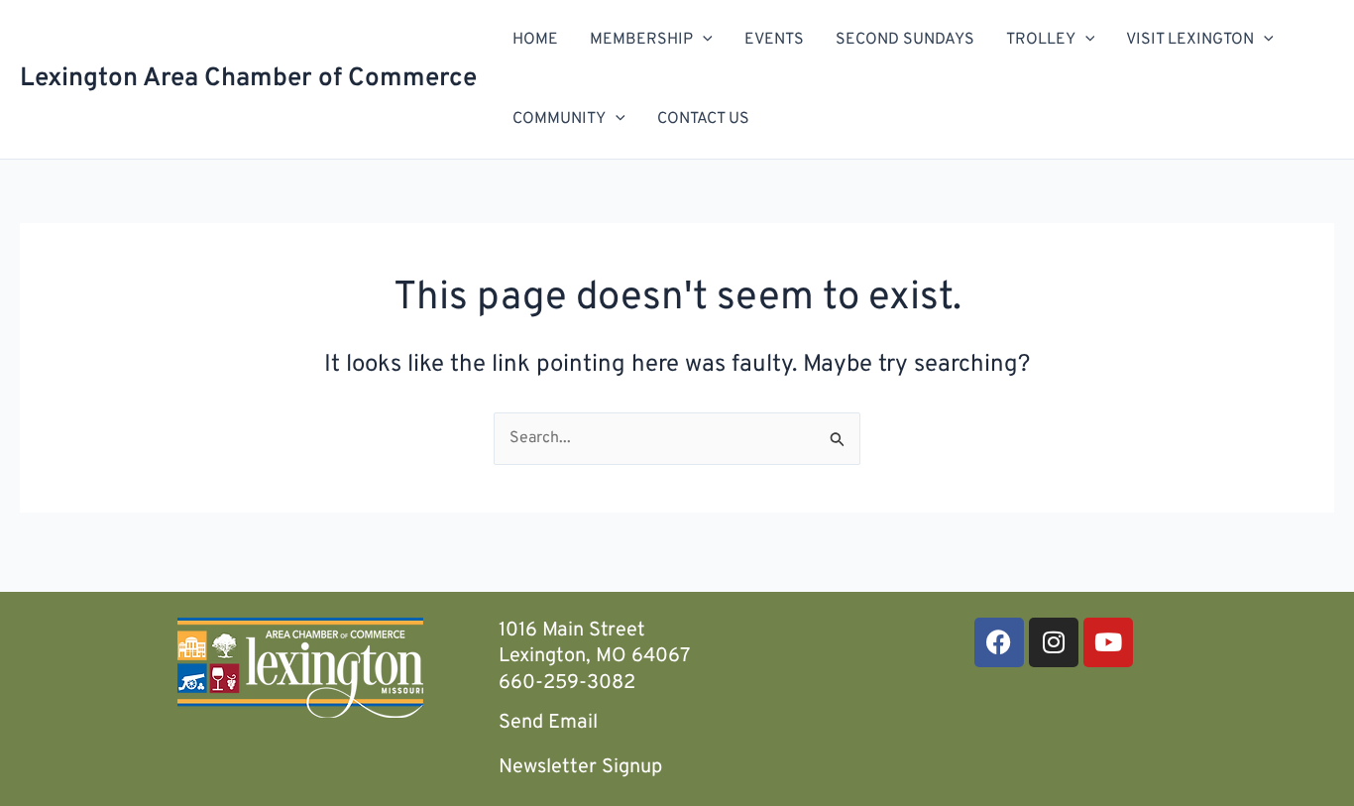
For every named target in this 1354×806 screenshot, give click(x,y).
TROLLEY (1040, 40)
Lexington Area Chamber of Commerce (248, 78)
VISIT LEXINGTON (1190, 40)
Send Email (548, 723)
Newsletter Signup (580, 767)
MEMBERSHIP (641, 40)
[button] (703, 39)
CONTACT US (703, 119)
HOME (535, 40)
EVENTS (774, 40)
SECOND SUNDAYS (905, 40)
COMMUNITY (559, 119)
